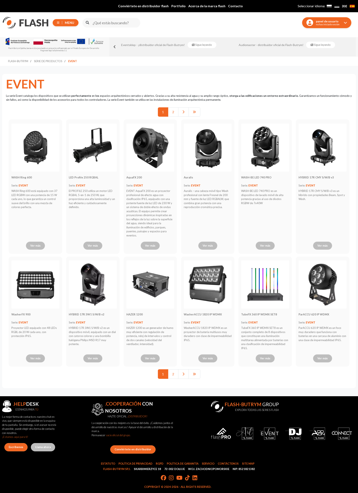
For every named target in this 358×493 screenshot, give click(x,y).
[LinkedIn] (194, 478)
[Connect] (342, 434)
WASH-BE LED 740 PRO (256, 177)
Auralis (188, 177)
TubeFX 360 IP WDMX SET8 (259, 314)
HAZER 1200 (134, 314)
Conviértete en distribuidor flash (143, 6)
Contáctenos (228, 463)
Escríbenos (16, 447)
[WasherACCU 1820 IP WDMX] (207, 284)
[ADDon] (318, 434)
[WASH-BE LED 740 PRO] (265, 147)
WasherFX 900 (20, 314)
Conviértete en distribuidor (133, 449)
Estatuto (108, 463)
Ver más (35, 245)
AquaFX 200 (134, 177)
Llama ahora (43, 447)
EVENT (23, 185)
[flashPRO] (221, 434)
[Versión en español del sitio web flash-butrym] (352, 6)
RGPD (159, 463)
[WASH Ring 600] (35, 147)
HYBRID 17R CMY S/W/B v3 (316, 177)
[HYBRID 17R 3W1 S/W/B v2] (92, 284)
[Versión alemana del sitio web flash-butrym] (337, 6)
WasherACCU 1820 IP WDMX (203, 314)
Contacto (235, 6)
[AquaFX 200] (150, 147)
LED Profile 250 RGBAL (83, 177)
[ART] (245, 434)
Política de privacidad (135, 463)
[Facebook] (163, 478)
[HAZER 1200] (150, 284)
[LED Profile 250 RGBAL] (92, 147)
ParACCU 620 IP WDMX (314, 314)
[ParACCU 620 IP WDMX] (322, 284)
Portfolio (178, 6)
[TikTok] (187, 478)
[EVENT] (269, 434)
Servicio (208, 463)
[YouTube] (179, 478)
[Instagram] (171, 478)
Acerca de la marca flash (206, 6)
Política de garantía (182, 463)
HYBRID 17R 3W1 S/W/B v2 (86, 314)
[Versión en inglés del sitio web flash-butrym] (344, 6)
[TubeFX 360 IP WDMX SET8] (265, 284)
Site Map (248, 463)
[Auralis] (207, 147)
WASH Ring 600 (21, 177)
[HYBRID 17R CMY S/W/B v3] (322, 147)
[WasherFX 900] (35, 284)
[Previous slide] (114, 47)
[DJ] (293, 434)
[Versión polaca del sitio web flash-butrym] (329, 6)
